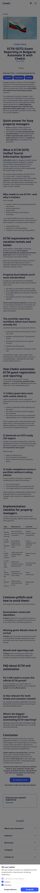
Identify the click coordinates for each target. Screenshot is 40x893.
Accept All (29, 889)
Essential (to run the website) (14, 879)
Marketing (7, 885)
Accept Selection (10, 889)
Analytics (7, 882)
